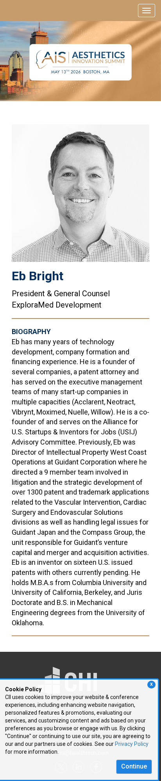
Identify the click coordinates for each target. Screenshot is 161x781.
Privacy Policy (131, 744)
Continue (134, 766)
